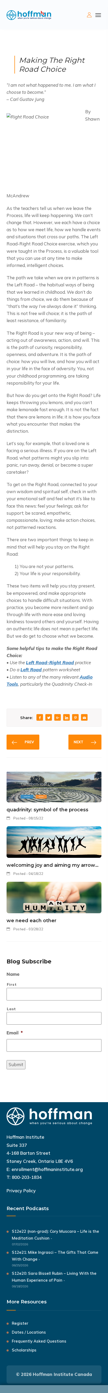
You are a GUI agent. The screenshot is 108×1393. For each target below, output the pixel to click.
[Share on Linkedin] (66, 718)
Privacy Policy (21, 1190)
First (12, 984)
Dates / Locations (29, 1332)
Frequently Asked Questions (39, 1341)
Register (20, 1323)
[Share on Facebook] (39, 718)
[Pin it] (75, 718)
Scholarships (24, 1350)
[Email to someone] (84, 718)
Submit (16, 1064)
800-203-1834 (27, 1177)
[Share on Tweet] (48, 718)
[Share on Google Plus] (57, 718)
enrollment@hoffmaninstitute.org (47, 1169)
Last (11, 1009)
